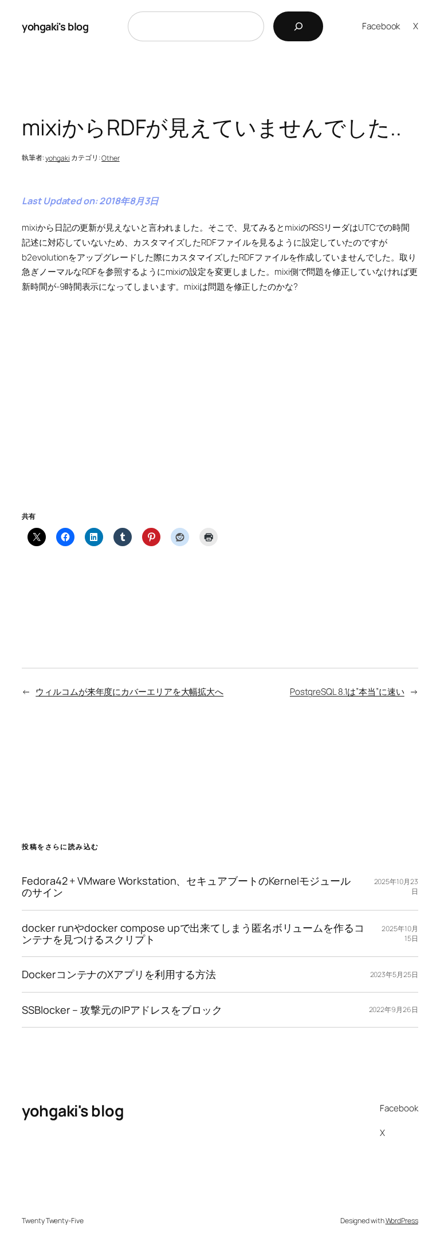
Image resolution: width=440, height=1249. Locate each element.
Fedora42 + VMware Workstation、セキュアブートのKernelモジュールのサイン (186, 886)
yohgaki (57, 158)
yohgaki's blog (55, 26)
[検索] (298, 26)
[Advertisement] (220, 416)
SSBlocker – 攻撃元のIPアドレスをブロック (122, 1009)
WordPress (402, 1220)
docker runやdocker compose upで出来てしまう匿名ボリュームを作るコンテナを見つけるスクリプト (193, 933)
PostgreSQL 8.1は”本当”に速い (347, 692)
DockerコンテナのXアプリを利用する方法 (119, 974)
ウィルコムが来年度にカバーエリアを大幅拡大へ (129, 692)
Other (110, 158)
